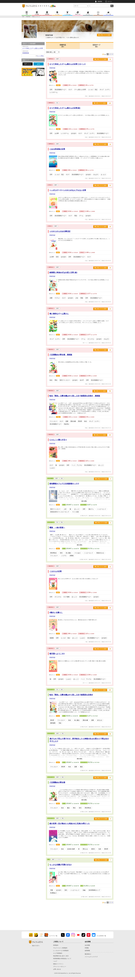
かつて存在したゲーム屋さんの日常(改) (65, 108)
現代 (57, 257)
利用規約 (55, 945)
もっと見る (40, 56)
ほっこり (101, 465)
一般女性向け (51, 349)
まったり (103, 174)
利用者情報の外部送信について (62, 958)
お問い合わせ (57, 969)
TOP (23, 16)
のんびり (95, 174)
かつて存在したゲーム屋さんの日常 (32, 47)
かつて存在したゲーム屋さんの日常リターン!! (68, 64)
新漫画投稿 (25, 52)
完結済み (66, 424)
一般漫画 (65, 85)
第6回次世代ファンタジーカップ (59, 512)
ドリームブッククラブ (91, 956)
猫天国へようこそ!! (57, 654)
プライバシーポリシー (59, 966)
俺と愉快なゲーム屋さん (59, 314)
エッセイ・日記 (92, 89)
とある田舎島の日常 (57, 149)
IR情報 (87, 948)
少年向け (50, 184)
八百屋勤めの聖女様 (57, 782)
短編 (84, 890)
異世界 (80, 421)
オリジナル (91, 339)
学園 (51, 890)
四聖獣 (72, 555)
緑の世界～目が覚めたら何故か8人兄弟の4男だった (70, 823)
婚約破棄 (52, 723)
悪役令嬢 (73, 421)
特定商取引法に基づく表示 (61, 956)
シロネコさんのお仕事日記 (60, 231)
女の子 (82, 380)
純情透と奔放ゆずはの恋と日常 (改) (63, 272)
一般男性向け (51, 58)
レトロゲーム (53, 92)
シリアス (63, 555)
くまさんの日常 (56, 571)
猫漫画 (52, 638)
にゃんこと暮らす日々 (58, 440)
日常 (51, 89)
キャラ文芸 (50, 478)
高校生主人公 (100, 553)
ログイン (110, 1)
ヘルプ (55, 961)
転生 (51, 380)
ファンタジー (53, 421)
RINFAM (28, 16)
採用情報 (87, 950)
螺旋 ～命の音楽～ (57, 527)
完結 (60, 723)
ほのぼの (73, 133)
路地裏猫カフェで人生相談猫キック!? (64, 484)
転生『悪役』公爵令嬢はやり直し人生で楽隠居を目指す (71, 695)
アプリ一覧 (54, 935)
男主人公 (85, 849)
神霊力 (93, 849)
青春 (81, 298)
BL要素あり (53, 893)
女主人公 (99, 720)
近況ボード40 (96, 46)
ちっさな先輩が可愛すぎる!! (61, 865)
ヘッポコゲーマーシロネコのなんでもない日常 (68, 190)
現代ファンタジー (65, 380)
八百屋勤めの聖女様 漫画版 (61, 355)
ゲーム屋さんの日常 (80, 89)
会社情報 (87, 945)
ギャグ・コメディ (105, 89)
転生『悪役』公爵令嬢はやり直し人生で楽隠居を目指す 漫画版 (75, 396)
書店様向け (88, 954)
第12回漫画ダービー (97, 380)
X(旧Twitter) (27, 64)
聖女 (56, 380)
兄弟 (99, 849)
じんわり (52, 468)
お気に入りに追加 (105, 35)
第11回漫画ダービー (60, 89)
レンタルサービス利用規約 (61, 950)
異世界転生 (53, 553)
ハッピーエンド (101, 509)
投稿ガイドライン (58, 964)
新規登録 (100, 1)
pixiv (38, 64)
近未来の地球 (71, 849)
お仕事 (57, 133)
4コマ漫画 (66, 597)
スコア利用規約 (57, 953)
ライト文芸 (75, 512)
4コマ (70, 89)
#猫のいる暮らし (56, 612)
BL (48, 859)
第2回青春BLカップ (94, 890)
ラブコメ (57, 298)
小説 (64, 504)
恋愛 (51, 298)
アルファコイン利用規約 (60, 948)
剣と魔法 (68, 553)
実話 (75, 215)
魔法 (81, 766)
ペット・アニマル (77, 465)
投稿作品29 (63, 46)
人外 (65, 509)
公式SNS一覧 (102, 935)
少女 (76, 298)
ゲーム (81, 215)
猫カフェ (91, 509)
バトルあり (77, 553)
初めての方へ (36, 945)
